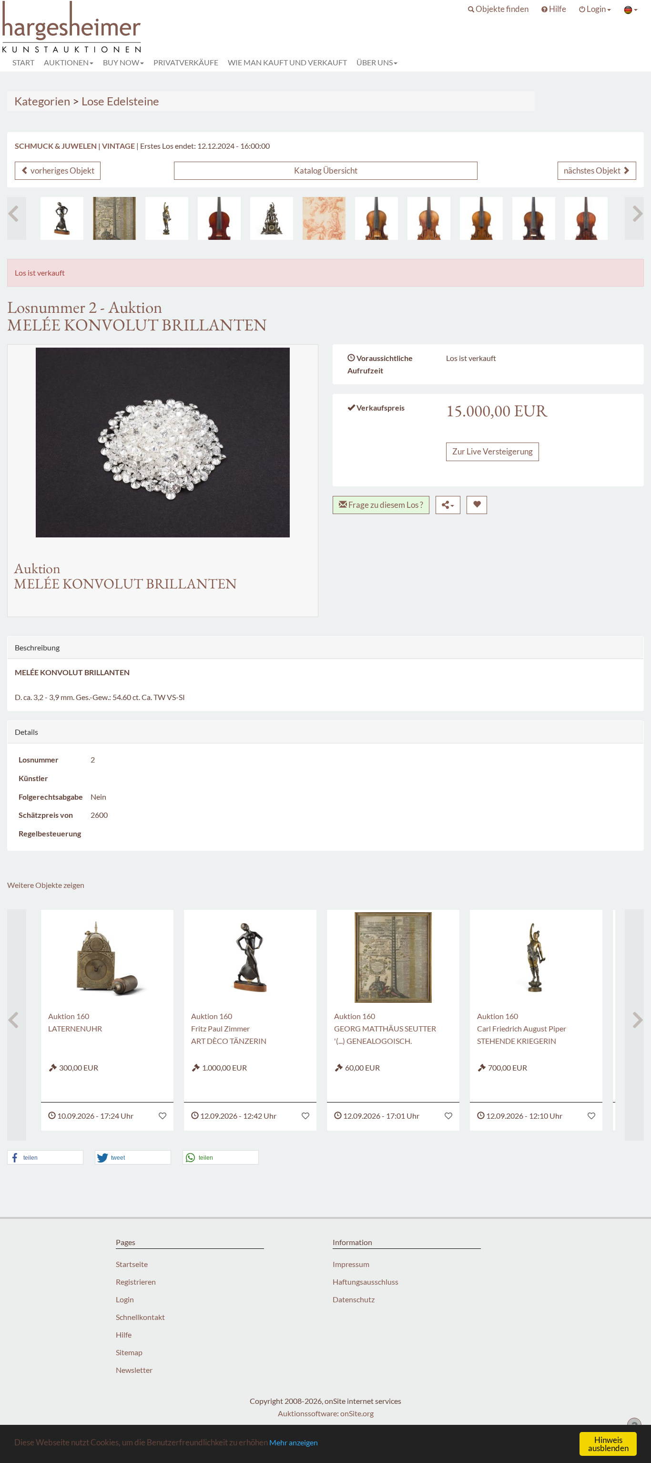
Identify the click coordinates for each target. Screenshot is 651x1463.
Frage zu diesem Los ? (385, 505)
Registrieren (136, 1281)
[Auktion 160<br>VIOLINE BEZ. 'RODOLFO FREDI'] (481, 218)
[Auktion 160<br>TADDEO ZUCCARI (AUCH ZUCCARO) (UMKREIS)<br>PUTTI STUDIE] (324, 218)
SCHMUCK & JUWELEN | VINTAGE (75, 145)
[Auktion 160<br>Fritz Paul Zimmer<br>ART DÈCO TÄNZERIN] (62, 218)
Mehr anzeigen (293, 1442)
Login (125, 1299)
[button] (498, 9)
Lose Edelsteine (120, 101)
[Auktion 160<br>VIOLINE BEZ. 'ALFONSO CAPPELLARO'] (428, 218)
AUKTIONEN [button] (66, 62)
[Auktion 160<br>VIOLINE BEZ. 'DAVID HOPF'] (533, 218)
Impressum (351, 1263)
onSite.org (357, 1413)
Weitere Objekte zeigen (45, 884)
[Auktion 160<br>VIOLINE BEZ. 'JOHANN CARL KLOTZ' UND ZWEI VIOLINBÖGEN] (376, 218)
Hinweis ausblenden (608, 1444)
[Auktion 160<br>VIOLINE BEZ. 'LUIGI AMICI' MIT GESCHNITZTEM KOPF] (586, 218)
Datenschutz (354, 1299)
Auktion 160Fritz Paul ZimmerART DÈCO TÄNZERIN (228, 1028)
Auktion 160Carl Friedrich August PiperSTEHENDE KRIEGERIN (521, 1028)
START (23, 62)
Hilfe (124, 1334)
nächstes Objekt (593, 170)
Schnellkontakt (140, 1316)
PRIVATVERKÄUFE (185, 62)
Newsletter (134, 1369)
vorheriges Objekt (61, 170)
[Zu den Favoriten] (162, 1115)
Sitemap (129, 1352)
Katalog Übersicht (325, 170)
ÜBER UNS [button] (374, 62)
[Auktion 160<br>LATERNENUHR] (107, 957)
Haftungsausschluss (365, 1281)
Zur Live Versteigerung (492, 451)
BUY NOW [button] (121, 62)
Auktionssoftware (307, 1413)
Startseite (132, 1263)
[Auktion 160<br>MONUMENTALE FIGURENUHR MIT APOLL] (271, 218)
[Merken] (477, 505)
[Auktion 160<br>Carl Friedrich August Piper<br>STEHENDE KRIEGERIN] (166, 218)
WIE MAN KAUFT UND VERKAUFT (287, 62)
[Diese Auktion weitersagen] (448, 505)
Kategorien (42, 101)
